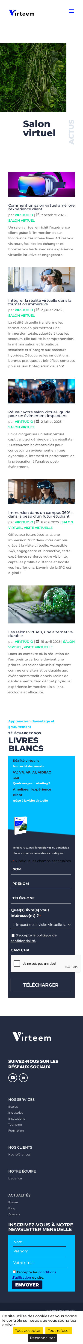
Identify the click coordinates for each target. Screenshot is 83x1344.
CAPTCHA (20, 950)
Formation (16, 1130)
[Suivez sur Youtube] (12, 1077)
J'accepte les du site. (34, 1275)
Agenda (14, 1214)
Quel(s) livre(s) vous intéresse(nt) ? (30, 913)
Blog (11, 1208)
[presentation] (46, 964)
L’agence (15, 1178)
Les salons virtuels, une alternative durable (40, 634)
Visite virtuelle (38, 528)
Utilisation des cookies (59, 1310)
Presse (13, 1202)
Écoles (13, 1106)
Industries (15, 1112)
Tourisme (15, 1124)
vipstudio (24, 215)
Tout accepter (28, 1330)
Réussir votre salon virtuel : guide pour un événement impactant (39, 414)
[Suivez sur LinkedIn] (23, 1077)
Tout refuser (59, 1330)
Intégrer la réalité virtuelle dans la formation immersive (39, 302)
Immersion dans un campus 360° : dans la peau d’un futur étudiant (40, 514)
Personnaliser (42, 1338)
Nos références (19, 1154)
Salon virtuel (21, 220)
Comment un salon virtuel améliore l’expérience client (41, 207)
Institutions (16, 1118)
